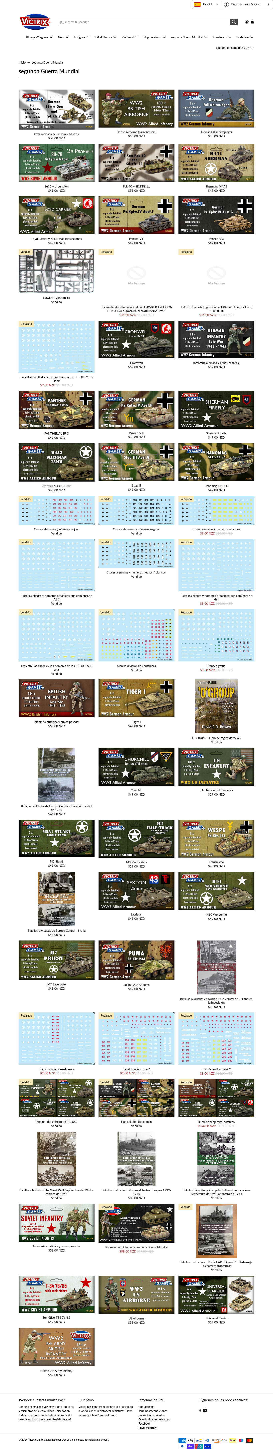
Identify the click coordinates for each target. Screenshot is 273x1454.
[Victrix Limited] (35, 22)
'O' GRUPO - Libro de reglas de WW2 (216, 738)
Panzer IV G (216, 238)
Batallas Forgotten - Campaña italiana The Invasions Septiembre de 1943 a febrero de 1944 (216, 1192)
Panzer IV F (136, 238)
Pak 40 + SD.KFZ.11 (136, 186)
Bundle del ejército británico (216, 1122)
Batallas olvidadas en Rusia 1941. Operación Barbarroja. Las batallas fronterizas (216, 1264)
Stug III (136, 485)
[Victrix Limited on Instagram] (205, 1411)
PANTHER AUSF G (56, 433)
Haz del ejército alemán (136, 1121)
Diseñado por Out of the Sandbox (65, 1439)
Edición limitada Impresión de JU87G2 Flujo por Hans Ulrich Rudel (216, 308)
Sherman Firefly (216, 433)
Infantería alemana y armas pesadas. (216, 363)
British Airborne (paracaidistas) (136, 132)
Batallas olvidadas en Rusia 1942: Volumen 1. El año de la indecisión (216, 1000)
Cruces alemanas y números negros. (136, 529)
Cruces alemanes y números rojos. (56, 529)
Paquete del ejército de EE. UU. (56, 1121)
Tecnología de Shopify (97, 1439)
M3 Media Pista (136, 862)
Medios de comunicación (232, 47)
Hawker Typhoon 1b (56, 297)
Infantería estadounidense (216, 790)
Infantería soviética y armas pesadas (56, 1246)
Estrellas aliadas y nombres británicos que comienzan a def (216, 597)
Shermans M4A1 (216, 186)
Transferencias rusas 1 (136, 1069)
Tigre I (136, 722)
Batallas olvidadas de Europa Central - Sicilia (57, 930)
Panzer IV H (136, 433)
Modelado (242, 37)
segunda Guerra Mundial (187, 37)
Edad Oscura (103, 37)
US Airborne (136, 1318)
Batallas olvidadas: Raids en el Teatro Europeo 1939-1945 (136, 1192)
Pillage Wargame (37, 37)
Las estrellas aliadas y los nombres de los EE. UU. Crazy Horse (56, 379)
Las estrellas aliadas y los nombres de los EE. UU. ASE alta (56, 667)
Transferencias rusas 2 (216, 1069)
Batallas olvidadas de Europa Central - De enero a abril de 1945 (56, 808)
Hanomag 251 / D (216, 486)
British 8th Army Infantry (56, 1370)
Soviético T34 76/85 (57, 1317)
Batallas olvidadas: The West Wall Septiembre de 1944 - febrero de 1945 (56, 1192)
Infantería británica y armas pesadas (57, 722)
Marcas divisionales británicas (136, 666)
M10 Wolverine (216, 914)
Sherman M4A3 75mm (56, 486)
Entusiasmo (216, 862)
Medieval (128, 37)
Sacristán (136, 914)
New (61, 37)
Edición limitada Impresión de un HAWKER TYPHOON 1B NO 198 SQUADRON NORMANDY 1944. (136, 308)
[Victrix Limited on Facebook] (200, 1411)
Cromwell (136, 363)
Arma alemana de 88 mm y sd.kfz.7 (56, 134)
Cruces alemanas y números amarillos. (216, 529)
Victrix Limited (36, 1439)
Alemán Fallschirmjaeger (216, 132)
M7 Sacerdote (56, 984)
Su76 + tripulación (57, 186)
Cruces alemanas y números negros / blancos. (136, 572)
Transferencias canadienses (56, 1069)
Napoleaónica (152, 37)
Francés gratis (216, 666)
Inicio (22, 62)
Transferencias (221, 37)
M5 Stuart (56, 861)
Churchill (136, 790)
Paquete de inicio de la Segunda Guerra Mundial (136, 1247)
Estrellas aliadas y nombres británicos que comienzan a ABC (56, 597)
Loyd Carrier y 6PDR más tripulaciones (56, 238)
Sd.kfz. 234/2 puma (136, 984)
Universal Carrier (216, 1318)
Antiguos (80, 37)
